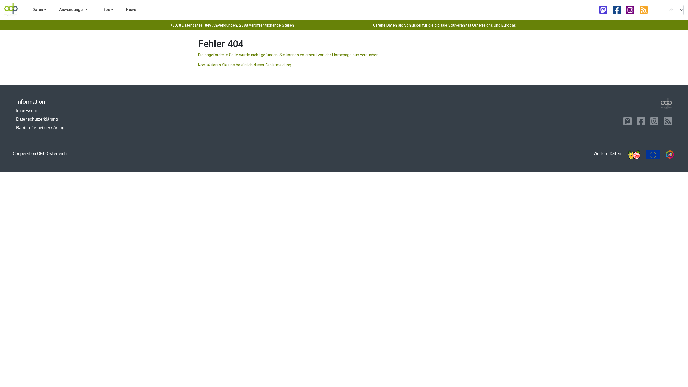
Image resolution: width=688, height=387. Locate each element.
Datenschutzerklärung (37, 119)
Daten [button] (38, 10)
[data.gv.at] (670, 154)
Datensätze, (186, 25)
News (131, 10)
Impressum (26, 110)
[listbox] (674, 10)
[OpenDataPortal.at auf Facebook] (617, 10)
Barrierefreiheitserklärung (40, 128)
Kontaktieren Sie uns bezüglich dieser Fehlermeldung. (245, 65)
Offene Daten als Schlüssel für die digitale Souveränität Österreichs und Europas (444, 25)
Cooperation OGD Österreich (40, 153)
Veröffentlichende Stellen (266, 25)
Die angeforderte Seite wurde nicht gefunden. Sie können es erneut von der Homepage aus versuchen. (288, 55)
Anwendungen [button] (72, 10)
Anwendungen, (221, 25)
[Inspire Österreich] (634, 154)
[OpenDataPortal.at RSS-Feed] (644, 10)
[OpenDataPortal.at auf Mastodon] (603, 10)
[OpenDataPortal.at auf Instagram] (630, 10)
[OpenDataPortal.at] (666, 103)
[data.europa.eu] (653, 154)
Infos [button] (105, 10)
